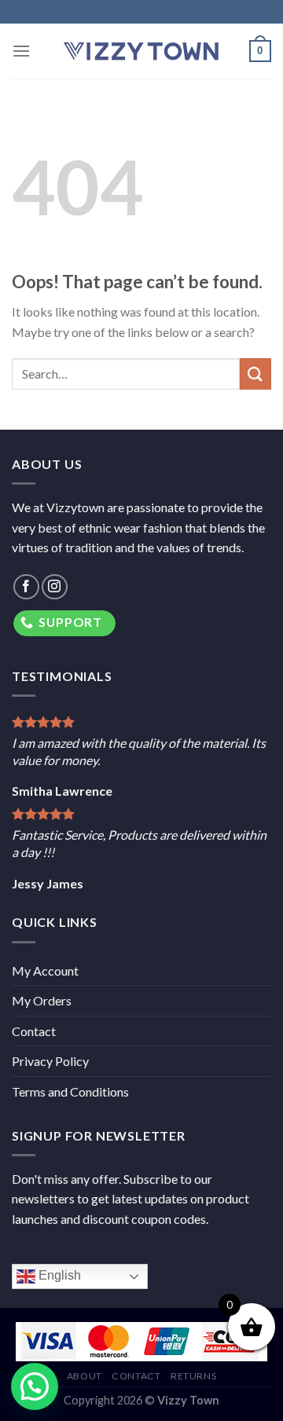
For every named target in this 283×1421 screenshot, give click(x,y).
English (58, 1276)
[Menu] (21, 50)
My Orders (42, 1000)
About (84, 1376)
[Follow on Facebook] (26, 587)
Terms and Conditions (70, 1091)
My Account (45, 970)
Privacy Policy (50, 1060)
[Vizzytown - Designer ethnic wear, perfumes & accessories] (141, 51)
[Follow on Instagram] (55, 587)
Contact (34, 1031)
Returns (193, 1376)
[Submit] (255, 373)
